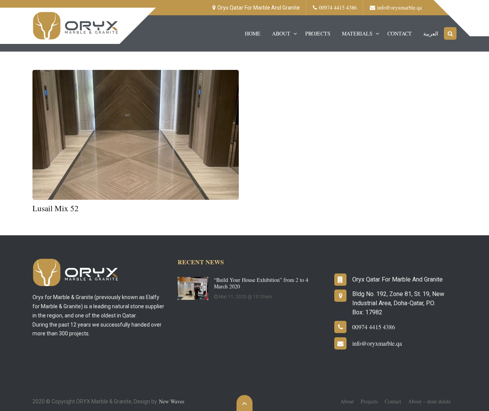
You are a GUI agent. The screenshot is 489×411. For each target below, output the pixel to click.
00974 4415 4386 (338, 7)
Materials (357, 33)
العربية (430, 33)
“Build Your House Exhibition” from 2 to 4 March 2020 (261, 283)
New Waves (171, 401)
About (281, 33)
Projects (317, 33)
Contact (399, 33)
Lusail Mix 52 (55, 208)
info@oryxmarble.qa (399, 7)
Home (253, 33)
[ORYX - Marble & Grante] (76, 25)
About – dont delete (429, 401)
